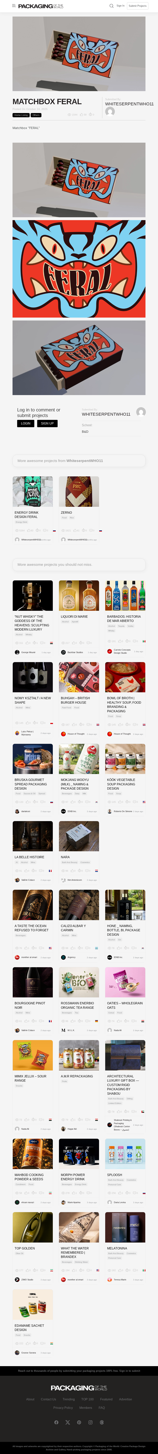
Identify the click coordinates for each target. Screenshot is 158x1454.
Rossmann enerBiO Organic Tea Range (77, 1005)
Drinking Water (81, 1262)
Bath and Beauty (69, 862)
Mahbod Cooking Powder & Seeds (29, 1177)
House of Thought (76, 734)
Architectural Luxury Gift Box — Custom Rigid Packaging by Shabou (123, 1085)
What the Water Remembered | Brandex (75, 1253)
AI (17, 862)
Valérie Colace (28, 880)
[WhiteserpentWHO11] (110, 111)
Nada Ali (117, 1030)
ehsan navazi (27, 1202)
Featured (106, 1399)
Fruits (64, 1081)
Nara (65, 857)
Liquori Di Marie (74, 616)
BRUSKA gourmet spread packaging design (31, 784)
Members (85, 1407)
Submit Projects (138, 5)
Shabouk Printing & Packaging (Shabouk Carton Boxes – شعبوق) (123, 1125)
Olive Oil (19, 1253)
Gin (119, 940)
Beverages (67, 793)
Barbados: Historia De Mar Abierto (124, 619)
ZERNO (66, 512)
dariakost (25, 811)
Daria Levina (120, 1202)
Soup (118, 716)
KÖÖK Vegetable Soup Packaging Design (121, 784)
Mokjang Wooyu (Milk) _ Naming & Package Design (75, 784)
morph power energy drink (73, 1177)
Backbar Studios (75, 652)
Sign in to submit (129, 1370)
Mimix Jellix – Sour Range (30, 1078)
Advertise (125, 1399)
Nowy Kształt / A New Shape (33, 700)
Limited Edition (114, 1103)
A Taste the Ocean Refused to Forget (32, 928)
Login (25, 423)
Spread (42, 793)
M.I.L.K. (71, 1030)
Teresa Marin (120, 1279)
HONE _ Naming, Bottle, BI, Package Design (123, 930)
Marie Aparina (74, 1202)
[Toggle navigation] (14, 6)
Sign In (120, 5)
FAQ (102, 1407)
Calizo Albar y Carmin (73, 928)
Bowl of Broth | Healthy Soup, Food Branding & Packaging (124, 705)
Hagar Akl (72, 1129)
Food (64, 518)
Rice (72, 518)
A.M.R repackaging (77, 1076)
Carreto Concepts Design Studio (122, 651)
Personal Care (114, 1185)
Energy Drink (21, 522)
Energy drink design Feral (27, 515)
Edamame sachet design (29, 1328)
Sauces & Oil (29, 793)
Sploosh (114, 1175)
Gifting (130, 1099)
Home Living (21, 115)
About (30, 1399)
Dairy (77, 793)
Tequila (121, 626)
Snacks (19, 1086)
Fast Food (66, 708)
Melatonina (117, 1248)
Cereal (111, 1013)
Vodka (130, 626)
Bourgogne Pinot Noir (30, 1005)
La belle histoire (29, 857)
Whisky (29, 634)
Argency (72, 957)
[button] (111, 6)
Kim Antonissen (75, 880)
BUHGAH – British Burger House (75, 700)
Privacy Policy (63, 1407)
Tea (76, 1013)
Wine (28, 708)
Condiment (20, 1184)
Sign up (47, 423)
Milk (84, 793)
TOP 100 (87, 1399)
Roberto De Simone (123, 811)
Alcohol (19, 634)
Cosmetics (85, 862)
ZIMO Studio (27, 1279)
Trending (69, 1399)
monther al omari (29, 957)
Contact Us (48, 1399)
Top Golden (25, 1248)
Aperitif (75, 622)
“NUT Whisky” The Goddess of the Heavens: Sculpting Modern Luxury (32, 623)
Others (36, 115)
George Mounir (28, 652)
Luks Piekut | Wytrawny (27, 733)
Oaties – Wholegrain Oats (125, 1005)
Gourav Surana (28, 1353)
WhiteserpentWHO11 (129, 104)
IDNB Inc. (72, 811)
